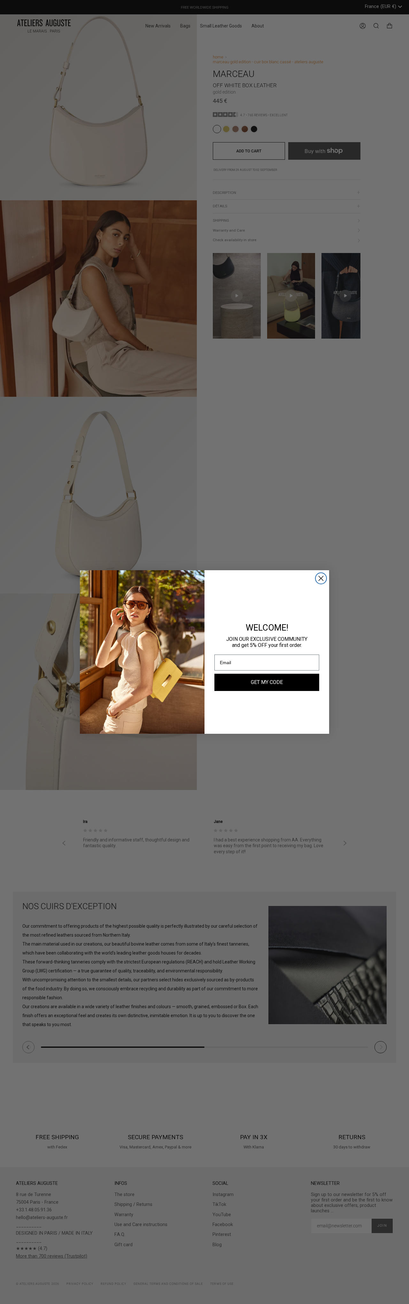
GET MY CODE (267, 682)
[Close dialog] (321, 578)
